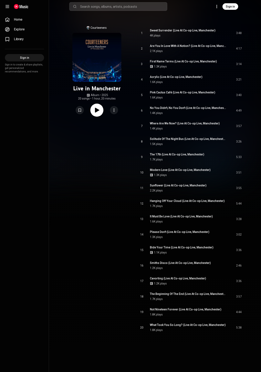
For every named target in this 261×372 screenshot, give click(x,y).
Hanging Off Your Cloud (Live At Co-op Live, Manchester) (187, 201)
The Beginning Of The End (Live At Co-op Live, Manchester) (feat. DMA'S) (188, 294)
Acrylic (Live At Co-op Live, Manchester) (176, 77)
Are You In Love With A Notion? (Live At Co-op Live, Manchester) (188, 46)
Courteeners (99, 27)
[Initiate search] (75, 6)
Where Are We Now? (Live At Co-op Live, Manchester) (185, 123)
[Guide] (7, 6)
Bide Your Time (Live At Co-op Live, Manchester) (181, 247)
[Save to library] (79, 110)
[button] (80, 110)
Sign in (230, 6)
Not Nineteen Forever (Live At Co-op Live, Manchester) (185, 309)
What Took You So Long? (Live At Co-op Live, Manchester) (188, 325)
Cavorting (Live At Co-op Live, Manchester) (178, 278)
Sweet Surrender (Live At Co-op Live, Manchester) (183, 30)
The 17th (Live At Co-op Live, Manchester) (177, 154)
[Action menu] (114, 110)
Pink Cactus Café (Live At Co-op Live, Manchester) (182, 92)
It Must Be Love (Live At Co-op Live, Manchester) (181, 216)
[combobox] (123, 6)
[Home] (21, 6)
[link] (24, 19)
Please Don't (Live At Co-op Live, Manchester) (179, 232)
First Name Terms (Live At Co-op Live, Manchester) (183, 61)
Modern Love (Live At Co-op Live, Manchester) (180, 170)
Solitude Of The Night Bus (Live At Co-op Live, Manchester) (188, 139)
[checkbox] (238, 33)
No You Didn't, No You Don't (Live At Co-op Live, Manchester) (188, 108)
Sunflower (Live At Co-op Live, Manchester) (178, 185)
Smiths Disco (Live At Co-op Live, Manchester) (180, 263)
